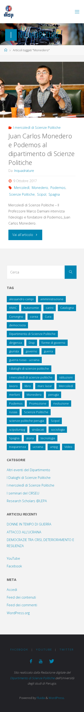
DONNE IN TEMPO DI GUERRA (29, 524)
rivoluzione (61, 403)
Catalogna (67, 308)
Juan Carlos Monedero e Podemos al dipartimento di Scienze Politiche (41, 149)
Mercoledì (21, 187)
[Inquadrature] (9, 11)
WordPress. (57, 698)
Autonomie (31, 308)
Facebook (14, 566)
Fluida (40, 698)
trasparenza (17, 447)
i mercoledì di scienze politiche (30, 377)
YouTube (13, 558)
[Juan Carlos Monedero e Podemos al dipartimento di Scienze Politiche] (42, 90)
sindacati (38, 429)
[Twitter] (51, 661)
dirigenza (15, 343)
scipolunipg (17, 429)
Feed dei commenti (22, 605)
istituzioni (66, 377)
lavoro (13, 386)
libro (27, 386)
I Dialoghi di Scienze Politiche (29, 477)
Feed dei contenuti (21, 597)
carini (49, 308)
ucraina (38, 447)
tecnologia (48, 438)
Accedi (12, 589)
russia (13, 412)
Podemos (58, 187)
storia (30, 438)
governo (31, 351)
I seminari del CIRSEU (23, 493)
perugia (53, 394)
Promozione (37, 403)
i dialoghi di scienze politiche (29, 368)
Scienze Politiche (22, 194)
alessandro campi (21, 299)
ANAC (13, 308)
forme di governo (53, 343)
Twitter (67, 649)
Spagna (54, 194)
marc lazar (45, 386)
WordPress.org (18, 613)
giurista (14, 351)
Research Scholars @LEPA (27, 501)
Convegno (16, 316)
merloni (14, 394)
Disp (32, 343)
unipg (54, 447)
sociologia (58, 429)
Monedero (40, 187)
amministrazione (51, 299)
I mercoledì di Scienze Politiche (37, 127)
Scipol (41, 194)
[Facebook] (31, 661)
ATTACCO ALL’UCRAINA (24, 532)
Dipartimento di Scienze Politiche (32, 334)
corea (34, 316)
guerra (48, 351)
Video (68, 447)
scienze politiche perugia (26, 421)
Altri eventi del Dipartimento (28, 470)
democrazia (17, 325)
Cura (48, 316)
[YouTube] (40, 661)
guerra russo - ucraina (24, 360)
